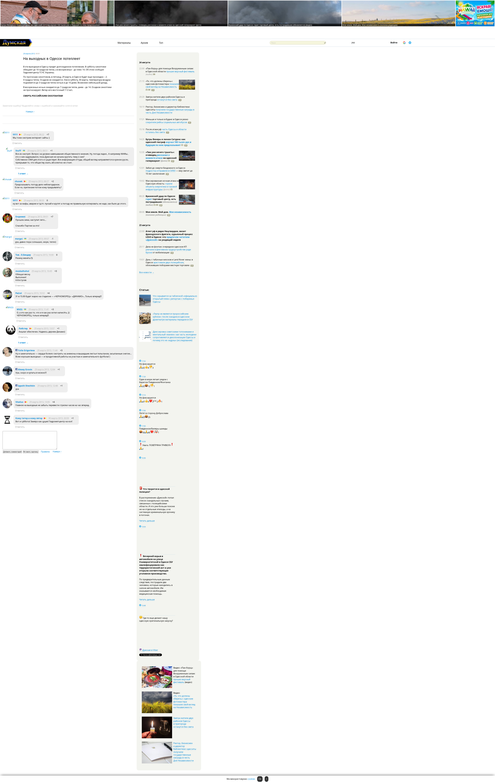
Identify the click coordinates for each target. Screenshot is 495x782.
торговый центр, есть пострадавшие (161, 202)
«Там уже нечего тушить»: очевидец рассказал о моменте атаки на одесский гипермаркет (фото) (158, 25)
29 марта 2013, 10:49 (42, 271)
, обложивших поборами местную (167, 264)
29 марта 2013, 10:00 (43, 254)
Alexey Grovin (25, 369)
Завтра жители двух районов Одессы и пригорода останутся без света (183, 722)
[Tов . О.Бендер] (7, 260)
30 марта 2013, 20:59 (58, 418)
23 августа (144, 225)
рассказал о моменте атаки (158, 156)
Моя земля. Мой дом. (157, 212)
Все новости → (146, 272)
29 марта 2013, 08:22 (34, 134)
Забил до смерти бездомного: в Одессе (165, 167)
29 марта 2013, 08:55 (34, 200)
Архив (144, 43)
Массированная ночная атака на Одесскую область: (162, 182)
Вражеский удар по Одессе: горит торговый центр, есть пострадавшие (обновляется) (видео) (270, 25)
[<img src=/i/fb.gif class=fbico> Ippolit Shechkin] (7, 391)
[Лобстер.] (10, 334)
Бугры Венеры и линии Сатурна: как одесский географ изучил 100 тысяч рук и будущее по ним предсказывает (50, 25)
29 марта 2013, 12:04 (45, 369)
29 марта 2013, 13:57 (44, 328)
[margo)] (7, 236)
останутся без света (167, 99)
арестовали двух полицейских (168, 262)
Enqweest (20, 216)
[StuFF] (9, 150)
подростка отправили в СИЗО (161, 170)
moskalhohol (22, 271)
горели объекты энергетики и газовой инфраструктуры (161, 186)
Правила (45, 451)
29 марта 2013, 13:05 (39, 402)
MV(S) (19, 309)
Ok (259, 778)
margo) (19, 238)
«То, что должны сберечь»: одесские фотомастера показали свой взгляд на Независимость (184, 701)
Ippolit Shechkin (26, 385)
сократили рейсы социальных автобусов (166, 122)
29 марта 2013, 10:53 (34, 293)
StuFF (18, 150)
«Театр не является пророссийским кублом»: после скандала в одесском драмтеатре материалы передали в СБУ (173, 316)
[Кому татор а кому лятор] (7, 423)
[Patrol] (7, 298)
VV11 (15, 134)
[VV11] (6, 132)
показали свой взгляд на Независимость (162, 85)
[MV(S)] (10, 307)
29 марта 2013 (29, 53)
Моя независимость (180, 212)
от (160, 252)
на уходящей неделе (169, 239)
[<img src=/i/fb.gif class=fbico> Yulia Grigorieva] (7, 356)
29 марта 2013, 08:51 (37, 150)
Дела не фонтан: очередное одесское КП (166, 246)
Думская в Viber (150, 650)
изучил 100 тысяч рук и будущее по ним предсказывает (168, 143)
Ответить (17, 143)
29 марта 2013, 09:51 (38, 216)
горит (149, 199)
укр (353, 42)
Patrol (18, 293)
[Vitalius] (7, 407)
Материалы (124, 43)
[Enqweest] (7, 222)
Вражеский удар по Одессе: (160, 196)
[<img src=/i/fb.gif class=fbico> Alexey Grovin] (7, 375)
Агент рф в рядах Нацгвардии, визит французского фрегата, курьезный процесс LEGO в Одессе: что (169, 234)
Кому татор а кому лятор (28, 418)
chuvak (18, 181)
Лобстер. (23, 328)
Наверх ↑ (30, 111)
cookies (251, 778)
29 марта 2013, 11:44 (47, 350)
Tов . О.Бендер (23, 254)
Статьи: (144, 290)
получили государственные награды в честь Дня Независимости (170, 111)
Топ (161, 43)
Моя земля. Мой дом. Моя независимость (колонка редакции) (370, 25)
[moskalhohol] (7, 276)
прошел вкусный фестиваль (180, 71)
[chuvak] (7, 179)
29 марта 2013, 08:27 (38, 181)
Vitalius (19, 402)
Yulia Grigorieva (26, 350)
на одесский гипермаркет (161, 159)
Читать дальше (147, 520)
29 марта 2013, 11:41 (38, 309)
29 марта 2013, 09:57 (39, 238)
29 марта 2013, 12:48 (47, 385)
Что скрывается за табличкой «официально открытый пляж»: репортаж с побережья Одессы (175, 299)
